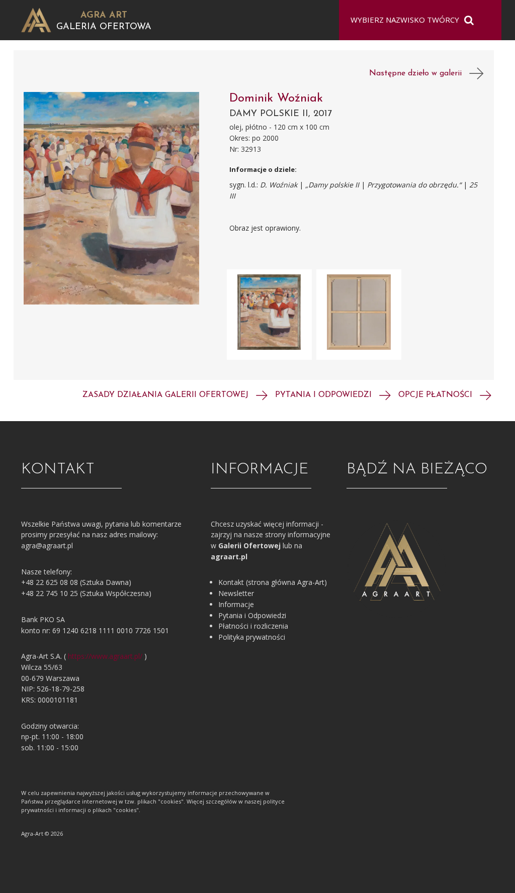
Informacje (236, 604)
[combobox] (414, 20)
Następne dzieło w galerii (419, 73)
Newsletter (236, 593)
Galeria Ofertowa (103, 27)
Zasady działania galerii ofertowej (166, 395)
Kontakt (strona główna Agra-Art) (272, 582)
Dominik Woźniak (276, 98)
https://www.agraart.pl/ (105, 656)
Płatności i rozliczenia (253, 626)
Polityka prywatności (251, 637)
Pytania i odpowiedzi (324, 395)
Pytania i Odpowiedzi (252, 615)
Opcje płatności (436, 395)
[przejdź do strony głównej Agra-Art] (36, 19)
